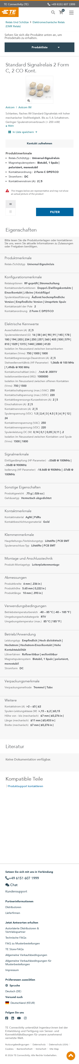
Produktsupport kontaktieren (25, 786)
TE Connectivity (9, 12)
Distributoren (13, 907)
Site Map (54, 1048)
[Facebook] (6, 1018)
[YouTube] (19, 1018)
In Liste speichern (23, 132)
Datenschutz (39, 1044)
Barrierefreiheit (24, 1048)
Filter (55, 212)
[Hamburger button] (71, 12)
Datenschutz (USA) (58, 1044)
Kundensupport (16, 891)
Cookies (9, 1048)
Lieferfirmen (12, 913)
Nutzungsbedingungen (17, 1044)
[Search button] (53, 12)
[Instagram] (25, 1018)
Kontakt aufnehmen (39, 143)
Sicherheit (41, 1048)
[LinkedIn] (12, 1018)
